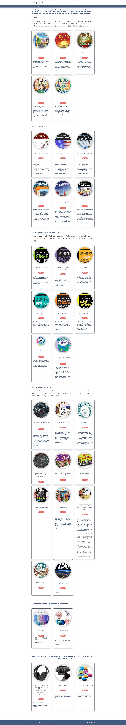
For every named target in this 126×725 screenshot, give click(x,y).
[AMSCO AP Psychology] (85, 181)
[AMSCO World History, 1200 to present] (63, 181)
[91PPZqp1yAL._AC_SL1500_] (41, 610)
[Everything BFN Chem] (85, 247)
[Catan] (63, 32)
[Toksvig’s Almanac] (85, 402)
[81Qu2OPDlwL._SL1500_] (63, 563)
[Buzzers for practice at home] (85, 665)
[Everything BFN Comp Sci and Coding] (63, 247)
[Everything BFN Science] (41, 247)
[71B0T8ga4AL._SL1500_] (85, 453)
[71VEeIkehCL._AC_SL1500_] (41, 665)
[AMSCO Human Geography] (85, 133)
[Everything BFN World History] (85, 293)
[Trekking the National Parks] (85, 32)
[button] (89, 6)
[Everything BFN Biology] (41, 293)
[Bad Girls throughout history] (63, 402)
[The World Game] (41, 32)
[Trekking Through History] (41, 78)
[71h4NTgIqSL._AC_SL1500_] (63, 665)
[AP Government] (41, 133)
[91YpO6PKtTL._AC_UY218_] (41, 337)
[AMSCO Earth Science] (41, 181)
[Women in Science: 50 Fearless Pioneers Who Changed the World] (41, 453)
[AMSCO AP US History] (63, 133)
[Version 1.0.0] (63, 337)
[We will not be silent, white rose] (41, 402)
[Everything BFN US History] (63, 293)
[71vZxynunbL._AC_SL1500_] (63, 610)
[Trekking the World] (63, 78)
